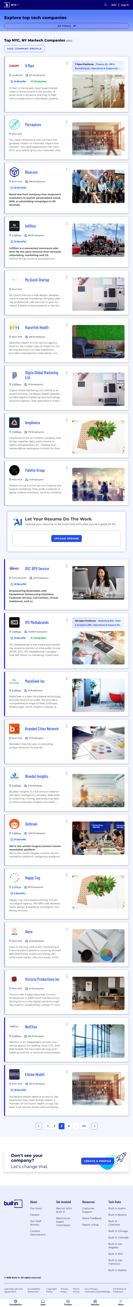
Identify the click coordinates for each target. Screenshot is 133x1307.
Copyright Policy (51, 1290)
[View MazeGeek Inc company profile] (67, 694)
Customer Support (88, 1210)
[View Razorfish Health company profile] (67, 340)
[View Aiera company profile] (67, 944)
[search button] (106, 5)
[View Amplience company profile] (67, 435)
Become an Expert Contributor (63, 1222)
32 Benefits (20, 241)
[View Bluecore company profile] (67, 188)
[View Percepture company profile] (67, 137)
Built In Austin (117, 1208)
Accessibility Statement (34, 1290)
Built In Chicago (118, 1231)
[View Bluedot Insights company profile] (67, 789)
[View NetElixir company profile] (67, 1039)
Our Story (36, 1208)
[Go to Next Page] (94, 1126)
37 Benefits (20, 839)
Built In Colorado (118, 1237)
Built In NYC (115, 1253)
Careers (34, 1214)
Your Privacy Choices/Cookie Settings (97, 1290)
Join (114, 4)
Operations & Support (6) (106, 625)
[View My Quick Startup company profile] (67, 292)
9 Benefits (19, 893)
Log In (125, 4)
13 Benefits (20, 638)
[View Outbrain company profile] (67, 840)
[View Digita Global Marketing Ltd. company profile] (67, 388)
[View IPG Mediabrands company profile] (67, 641)
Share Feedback (91, 1218)
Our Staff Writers (35, 1223)
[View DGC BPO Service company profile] (67, 584)
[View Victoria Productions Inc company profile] (67, 992)
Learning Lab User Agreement (13, 1290)
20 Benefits (20, 584)
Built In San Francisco (115, 1262)
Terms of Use (76, 1290)
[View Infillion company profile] (67, 242)
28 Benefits (20, 1090)
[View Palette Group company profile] (67, 483)
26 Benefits (20, 187)
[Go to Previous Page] (39, 1126)
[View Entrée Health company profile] (67, 1090)
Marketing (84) (106, 620)
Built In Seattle (117, 1270)
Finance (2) (102, 64)
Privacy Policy (64, 1290)
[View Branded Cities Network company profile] (67, 741)
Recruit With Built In (64, 1210)
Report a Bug (90, 1224)
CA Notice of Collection (119, 1290)
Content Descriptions (38, 1233)
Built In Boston (117, 1214)
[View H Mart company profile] (67, 84)
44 (84, 1126)
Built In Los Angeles (115, 1245)
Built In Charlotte (114, 1223)
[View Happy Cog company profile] (67, 893)
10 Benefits (20, 81)
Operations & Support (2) (104, 68)
